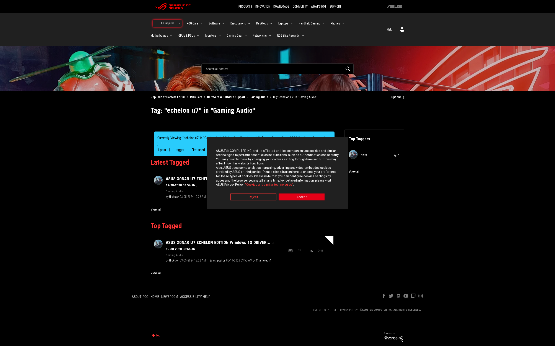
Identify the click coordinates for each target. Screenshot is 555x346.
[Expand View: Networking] (270, 35)
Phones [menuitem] (335, 23)
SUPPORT (335, 6)
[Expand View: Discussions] (249, 23)
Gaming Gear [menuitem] (234, 35)
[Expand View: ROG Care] (201, 23)
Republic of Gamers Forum (168, 97)
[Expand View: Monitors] (219, 35)
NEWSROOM (169, 297)
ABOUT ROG (140, 297)
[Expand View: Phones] (343, 23)
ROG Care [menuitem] (192, 23)
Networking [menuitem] (260, 35)
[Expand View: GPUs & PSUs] (198, 35)
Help (389, 29)
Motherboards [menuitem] (159, 35)
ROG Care (196, 97)
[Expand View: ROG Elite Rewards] (303, 35)
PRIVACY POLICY (348, 310)
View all (156, 209)
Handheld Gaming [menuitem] (309, 23)
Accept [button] (302, 197)
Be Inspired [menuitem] (168, 23)
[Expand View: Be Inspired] (179, 23)
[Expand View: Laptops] (291, 23)
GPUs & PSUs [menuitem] (186, 35)
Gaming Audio (259, 97)
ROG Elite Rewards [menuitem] (288, 35)
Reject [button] (253, 197)
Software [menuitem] (214, 23)
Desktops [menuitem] (262, 23)
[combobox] (277, 68)
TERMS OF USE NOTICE (323, 310)
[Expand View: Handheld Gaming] (323, 23)
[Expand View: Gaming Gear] (245, 35)
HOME (154, 297)
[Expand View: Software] (223, 23)
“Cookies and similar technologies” (269, 185)
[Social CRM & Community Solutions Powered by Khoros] (393, 336)
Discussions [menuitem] (238, 23)
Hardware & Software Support (226, 97)
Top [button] (158, 335)
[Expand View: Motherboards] (171, 35)
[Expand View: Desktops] (271, 23)
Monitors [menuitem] (210, 35)
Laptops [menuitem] (283, 23)
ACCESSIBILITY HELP (195, 297)
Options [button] (396, 97)
